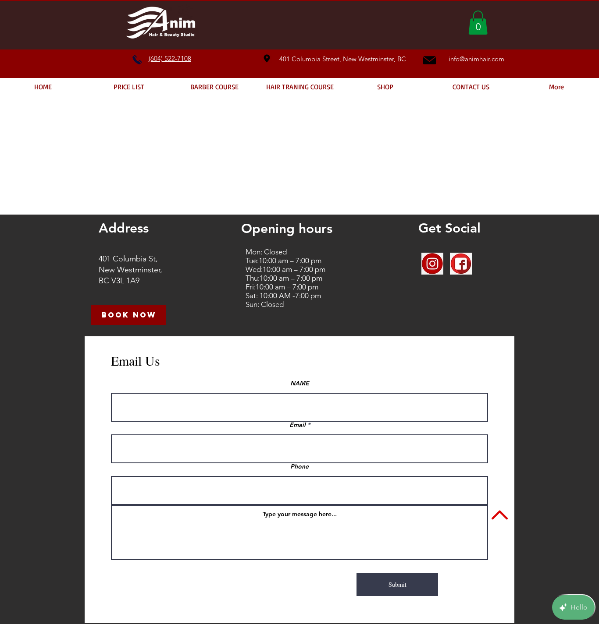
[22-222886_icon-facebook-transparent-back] (461, 264)
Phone (299, 466)
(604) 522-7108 (170, 58)
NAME (299, 383)
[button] (478, 23)
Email (297, 425)
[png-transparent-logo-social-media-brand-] (432, 264)
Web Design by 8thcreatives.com (364, 608)
